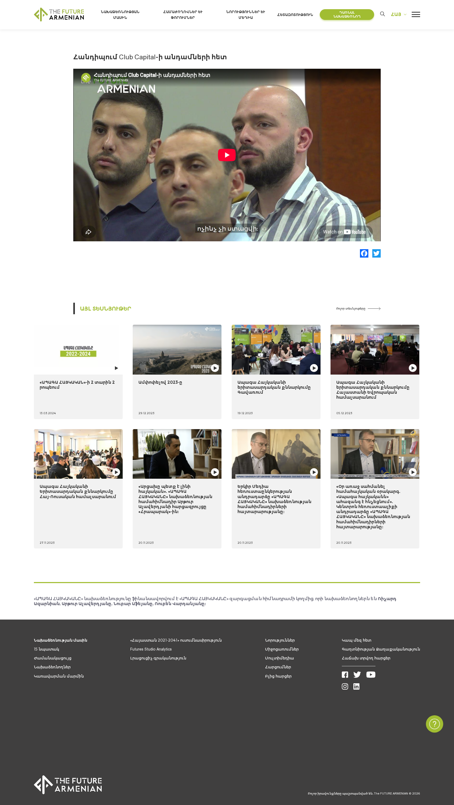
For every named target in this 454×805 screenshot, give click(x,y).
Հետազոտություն (295, 15)
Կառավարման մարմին (59, 676)
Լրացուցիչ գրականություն (158, 658)
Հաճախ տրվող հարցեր (366, 658)
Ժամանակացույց (52, 658)
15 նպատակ (46, 649)
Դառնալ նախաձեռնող (347, 14)
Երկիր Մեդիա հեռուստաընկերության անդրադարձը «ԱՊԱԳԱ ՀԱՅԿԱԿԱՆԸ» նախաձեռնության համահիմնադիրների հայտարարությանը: (274, 499)
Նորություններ (280, 640)
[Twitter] (376, 253)
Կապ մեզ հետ (356, 640)
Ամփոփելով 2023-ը (160, 382)
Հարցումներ (278, 667)
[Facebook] (364, 253)
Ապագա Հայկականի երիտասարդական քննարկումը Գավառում (274, 387)
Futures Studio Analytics (151, 649)
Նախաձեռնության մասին (60, 640)
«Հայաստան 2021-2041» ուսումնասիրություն (176, 640)
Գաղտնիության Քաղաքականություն (381, 649)
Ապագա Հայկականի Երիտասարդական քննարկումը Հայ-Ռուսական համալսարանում (78, 491)
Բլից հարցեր (278, 676)
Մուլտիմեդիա (279, 658)
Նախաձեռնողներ (52, 667)
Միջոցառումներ (282, 649)
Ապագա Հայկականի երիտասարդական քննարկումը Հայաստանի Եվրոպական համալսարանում (373, 390)
